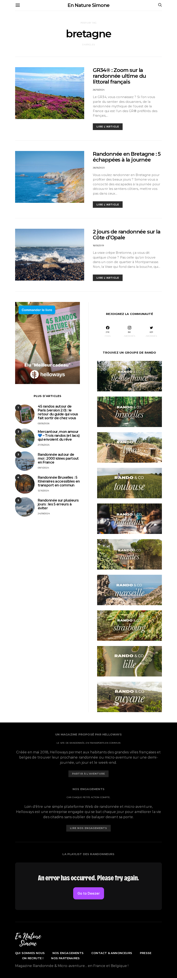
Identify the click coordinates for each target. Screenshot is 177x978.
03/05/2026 (43, 423)
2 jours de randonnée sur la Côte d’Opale (126, 235)
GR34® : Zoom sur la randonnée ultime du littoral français (119, 76)
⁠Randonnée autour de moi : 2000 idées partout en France (58, 458)
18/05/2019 (98, 245)
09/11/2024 (43, 467)
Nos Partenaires (65, 958)
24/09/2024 (44, 513)
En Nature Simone (88, 5)
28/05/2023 (98, 167)
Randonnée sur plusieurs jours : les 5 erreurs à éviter (58, 504)
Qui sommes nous (30, 953)
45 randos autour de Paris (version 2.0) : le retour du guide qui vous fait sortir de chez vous (58, 412)
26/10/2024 (98, 89)
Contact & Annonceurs (111, 953)
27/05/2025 (43, 444)
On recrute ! (32, 958)
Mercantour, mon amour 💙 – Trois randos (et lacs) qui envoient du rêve (58, 435)
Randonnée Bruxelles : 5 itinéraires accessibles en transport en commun (59, 481)
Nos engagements (68, 953)
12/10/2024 (43, 490)
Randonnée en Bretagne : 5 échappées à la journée (127, 157)
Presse (145, 953)
